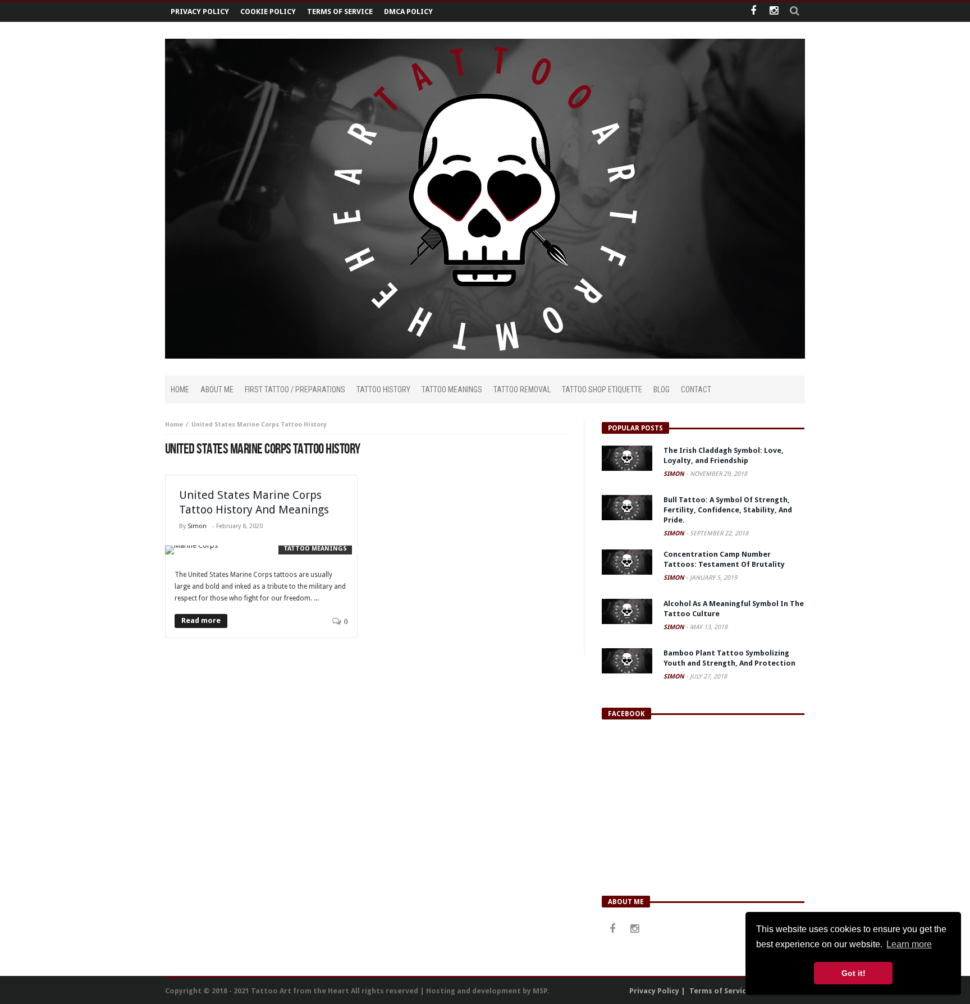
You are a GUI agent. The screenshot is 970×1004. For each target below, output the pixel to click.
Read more (201, 620)
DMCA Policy (408, 11)
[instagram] (773, 11)
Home (174, 424)
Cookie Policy (268, 11)
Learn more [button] (909, 944)
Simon (197, 526)
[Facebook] (753, 11)
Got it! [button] (853, 973)
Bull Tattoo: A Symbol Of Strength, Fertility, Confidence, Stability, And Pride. (728, 510)
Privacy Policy (200, 11)
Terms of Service (340, 11)
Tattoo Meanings (315, 548)
